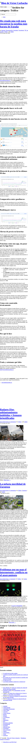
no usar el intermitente (17, 605)
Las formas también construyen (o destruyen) (14, 681)
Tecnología (21, 30)
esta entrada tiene (8, 421)
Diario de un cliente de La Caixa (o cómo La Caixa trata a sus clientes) (15, 694)
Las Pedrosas (6, 717)
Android (5, 706)
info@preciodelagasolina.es (7, 369)
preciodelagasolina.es (5, 80)
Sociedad (15, 30)
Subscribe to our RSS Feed (9, 742)
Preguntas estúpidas (8, 723)
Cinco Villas (6, 710)
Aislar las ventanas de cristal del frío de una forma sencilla (15, 688)
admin (12, 31)
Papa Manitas (6, 687)
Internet (3, 30)
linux (4, 718)
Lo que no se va (7, 680)
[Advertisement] (14, 48)
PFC (4, 721)
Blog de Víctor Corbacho (13, 738)
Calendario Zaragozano (9, 709)
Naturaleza (5, 720)
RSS (4, 17)
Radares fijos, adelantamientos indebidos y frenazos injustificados (11, 413)
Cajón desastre (6, 707)
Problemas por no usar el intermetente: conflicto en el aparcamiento (13, 572)
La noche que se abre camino (10, 673)
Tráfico (6, 31)
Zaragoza (24, 490)
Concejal (5, 711)
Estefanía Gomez (7, 690)
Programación (9, 30)
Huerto (5, 714)
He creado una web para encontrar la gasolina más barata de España (13, 23)
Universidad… (6, 732)
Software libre (6, 727)
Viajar (4, 734)
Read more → (7, 480)
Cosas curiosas (6, 713)
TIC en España (6, 729)
